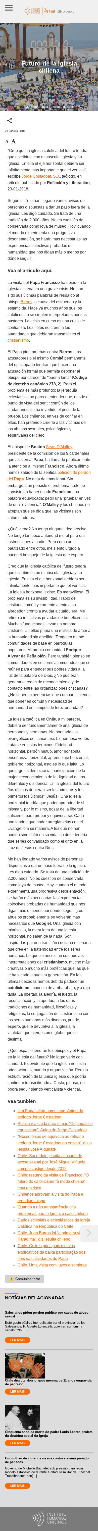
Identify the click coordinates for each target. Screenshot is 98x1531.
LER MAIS (17, 1340)
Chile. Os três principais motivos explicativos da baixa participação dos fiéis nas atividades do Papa (51, 1252)
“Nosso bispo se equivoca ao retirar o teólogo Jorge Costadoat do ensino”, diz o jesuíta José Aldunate (55, 1142)
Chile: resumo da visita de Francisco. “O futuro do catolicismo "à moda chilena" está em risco (53, 1181)
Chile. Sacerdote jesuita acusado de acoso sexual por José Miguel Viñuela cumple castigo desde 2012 (51, 1162)
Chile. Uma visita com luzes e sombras (52, 1265)
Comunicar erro (24, 1279)
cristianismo (18, 340)
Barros (26, 302)
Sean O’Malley (59, 447)
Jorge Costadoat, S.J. (41, 176)
